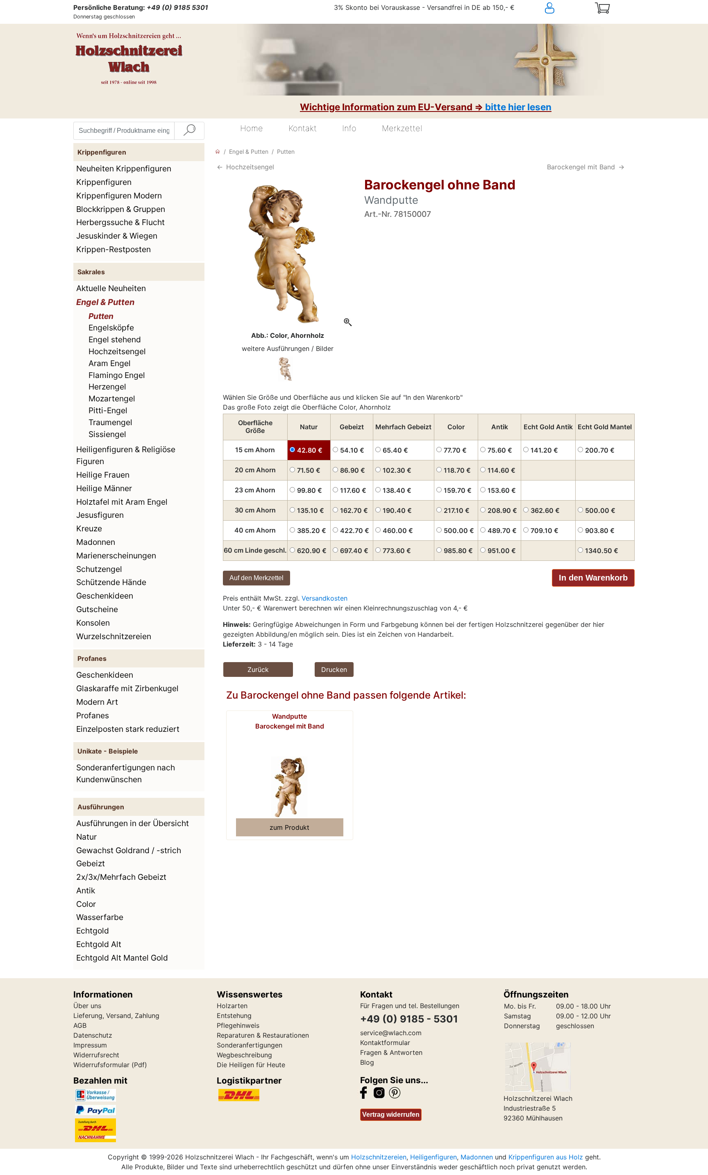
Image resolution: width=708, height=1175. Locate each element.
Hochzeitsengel (117, 351)
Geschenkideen (104, 596)
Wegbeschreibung (244, 1055)
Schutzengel (99, 569)
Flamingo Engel (116, 375)
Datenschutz (92, 1035)
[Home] (217, 151)
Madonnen (95, 542)
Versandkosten (324, 598)
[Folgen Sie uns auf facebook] (363, 1092)
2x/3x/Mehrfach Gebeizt (121, 877)
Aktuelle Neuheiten (111, 288)
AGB (79, 1025)
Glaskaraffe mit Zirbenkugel (127, 688)
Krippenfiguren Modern (119, 195)
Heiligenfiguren (433, 1157)
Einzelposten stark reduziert (127, 729)
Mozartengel (111, 398)
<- (220, 167)
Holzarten (232, 1006)
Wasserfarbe (99, 917)
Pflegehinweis (238, 1025)
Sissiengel (107, 434)
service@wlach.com (391, 1033)
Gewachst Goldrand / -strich (128, 850)
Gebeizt (90, 863)
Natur (86, 837)
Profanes (92, 715)
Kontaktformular (385, 1042)
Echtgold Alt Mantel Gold (122, 958)
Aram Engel (109, 363)
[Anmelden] (564, 8)
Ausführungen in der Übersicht (132, 823)
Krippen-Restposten (113, 249)
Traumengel (110, 422)
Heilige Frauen (102, 475)
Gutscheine (97, 609)
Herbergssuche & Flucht (120, 222)
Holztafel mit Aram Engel (122, 502)
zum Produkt (289, 827)
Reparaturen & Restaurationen (263, 1035)
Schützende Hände (111, 582)
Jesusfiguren (100, 515)
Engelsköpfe (111, 327)
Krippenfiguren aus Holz (545, 1157)
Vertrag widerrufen (391, 1114)
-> (621, 167)
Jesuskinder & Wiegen (116, 236)
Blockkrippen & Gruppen (120, 209)
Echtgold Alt (98, 944)
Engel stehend (114, 339)
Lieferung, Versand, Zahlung (116, 1015)
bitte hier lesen (518, 106)
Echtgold (92, 931)
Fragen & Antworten (391, 1052)
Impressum (90, 1045)
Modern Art (97, 702)
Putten (100, 316)
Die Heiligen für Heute (251, 1065)
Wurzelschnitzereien (113, 636)
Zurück (258, 669)
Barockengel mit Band (581, 167)
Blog (367, 1062)
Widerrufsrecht (96, 1055)
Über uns (87, 1006)
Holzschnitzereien (378, 1157)
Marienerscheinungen (116, 555)
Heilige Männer (104, 488)
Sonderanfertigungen (249, 1045)
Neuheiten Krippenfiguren (123, 168)
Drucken (334, 669)
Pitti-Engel (107, 410)
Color (86, 904)
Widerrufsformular (101, 1065)
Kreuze (89, 528)
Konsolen (93, 623)
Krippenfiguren (104, 182)
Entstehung (234, 1015)
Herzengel (107, 387)
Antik (85, 890)
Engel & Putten (105, 302)
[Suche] (189, 131)
